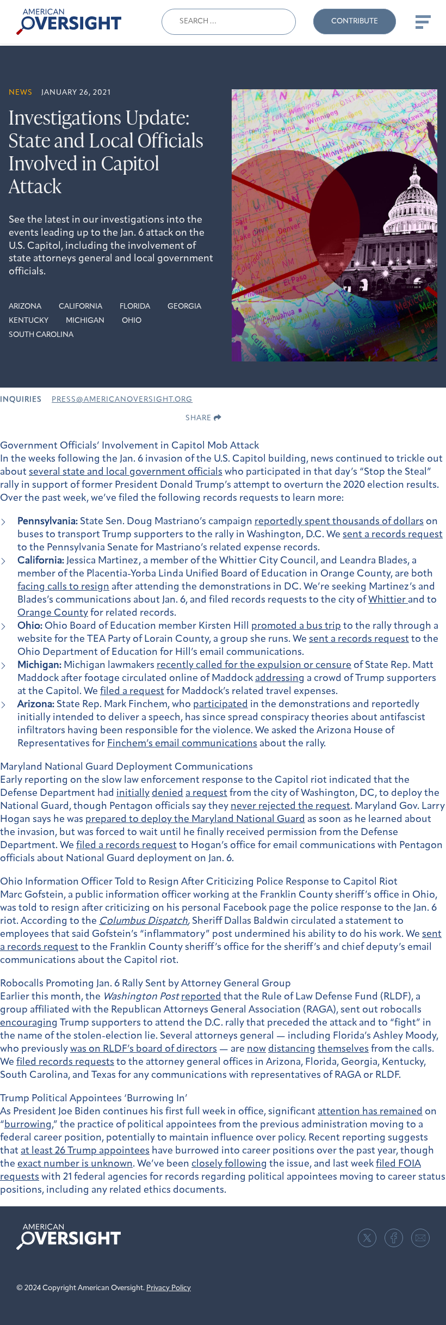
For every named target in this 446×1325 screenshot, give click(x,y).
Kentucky (28, 320)
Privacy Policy (168, 1288)
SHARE (199, 418)
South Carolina (41, 335)
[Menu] (422, 21)
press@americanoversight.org (122, 399)
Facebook (394, 1238)
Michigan (85, 320)
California (80, 306)
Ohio (131, 320)
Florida (135, 306)
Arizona (25, 306)
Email (420, 1238)
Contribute (354, 21)
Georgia (184, 306)
